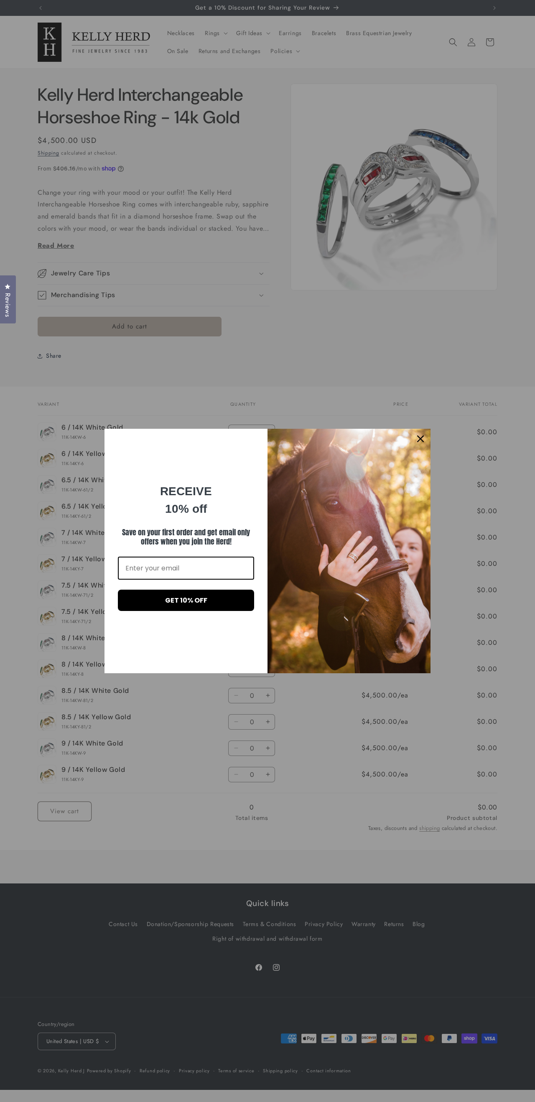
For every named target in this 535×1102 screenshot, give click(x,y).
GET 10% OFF (186, 600)
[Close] (420, 439)
